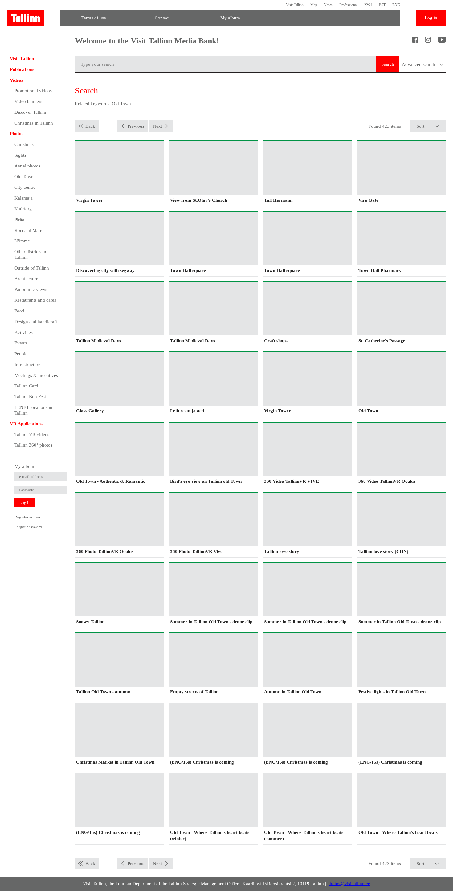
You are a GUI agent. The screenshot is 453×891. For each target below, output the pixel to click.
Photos (16, 133)
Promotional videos (33, 90)
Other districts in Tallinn (30, 254)
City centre (24, 187)
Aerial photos (27, 165)
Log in (431, 17)
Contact (162, 17)
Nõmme (22, 240)
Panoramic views (30, 289)
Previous (136, 126)
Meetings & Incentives (36, 375)
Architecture (26, 278)
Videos (16, 80)
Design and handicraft (35, 321)
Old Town (24, 176)
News (328, 5)
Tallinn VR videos (31, 434)
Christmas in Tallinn (33, 123)
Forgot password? (29, 527)
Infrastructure (27, 364)
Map (313, 5)
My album (230, 17)
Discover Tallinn (30, 112)
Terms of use (93, 17)
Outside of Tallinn (31, 268)
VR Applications (26, 423)
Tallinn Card (26, 385)
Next (157, 126)
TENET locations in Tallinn (33, 410)
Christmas (24, 144)
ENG (396, 5)
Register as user (27, 517)
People (20, 353)
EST (382, 5)
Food (19, 310)
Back (90, 126)
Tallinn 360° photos (33, 445)
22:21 (368, 5)
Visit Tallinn (295, 5)
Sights (20, 155)
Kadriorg (23, 208)
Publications (22, 69)
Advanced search (419, 64)
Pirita (19, 219)
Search (387, 64)
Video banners (28, 101)
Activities (23, 332)
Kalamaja (23, 198)
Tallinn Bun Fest (30, 396)
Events (20, 342)
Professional (348, 5)
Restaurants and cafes (35, 300)
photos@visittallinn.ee (348, 883)
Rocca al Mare (28, 230)
